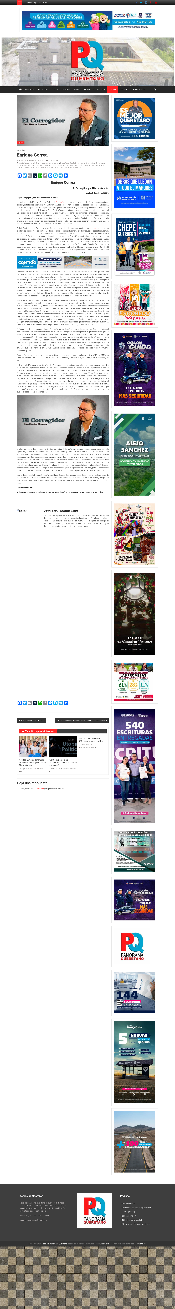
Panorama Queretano (69, 769)
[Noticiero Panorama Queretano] (87, 62)
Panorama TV (139, 89)
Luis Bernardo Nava (97, 165)
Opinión (112, 89)
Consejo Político (37, 165)
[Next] (150, 246)
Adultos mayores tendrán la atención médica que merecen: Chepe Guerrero (33, 762)
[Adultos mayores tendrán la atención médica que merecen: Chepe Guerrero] (33, 747)
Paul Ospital (49, 168)
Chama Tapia (64, 163)
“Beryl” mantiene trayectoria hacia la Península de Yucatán (81, 721)
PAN (42, 168)
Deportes (66, 89)
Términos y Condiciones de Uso (137, 1224)
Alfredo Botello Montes (38, 163)
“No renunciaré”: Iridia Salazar (32, 721)
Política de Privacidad (133, 1220)
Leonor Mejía (78, 165)
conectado (39, 789)
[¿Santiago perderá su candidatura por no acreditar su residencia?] (63, 747)
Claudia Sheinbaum (76, 163)
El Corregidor (47, 165)
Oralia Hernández (38, 769)
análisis (93, 228)
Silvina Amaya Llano (60, 168)
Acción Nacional (24, 163)
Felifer (54, 165)
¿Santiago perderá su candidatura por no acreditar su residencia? (63, 762)
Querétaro (29, 89)
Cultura (55, 89)
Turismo (86, 89)
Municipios (43, 89)
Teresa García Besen (74, 168)
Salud (76, 89)
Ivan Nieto (70, 165)
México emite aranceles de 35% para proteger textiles (91, 739)
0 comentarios (53, 160)
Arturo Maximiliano (52, 163)
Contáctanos (99, 89)
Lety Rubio (86, 165)
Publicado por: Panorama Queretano (31, 160)
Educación (124, 89)
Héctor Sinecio (61, 165)
